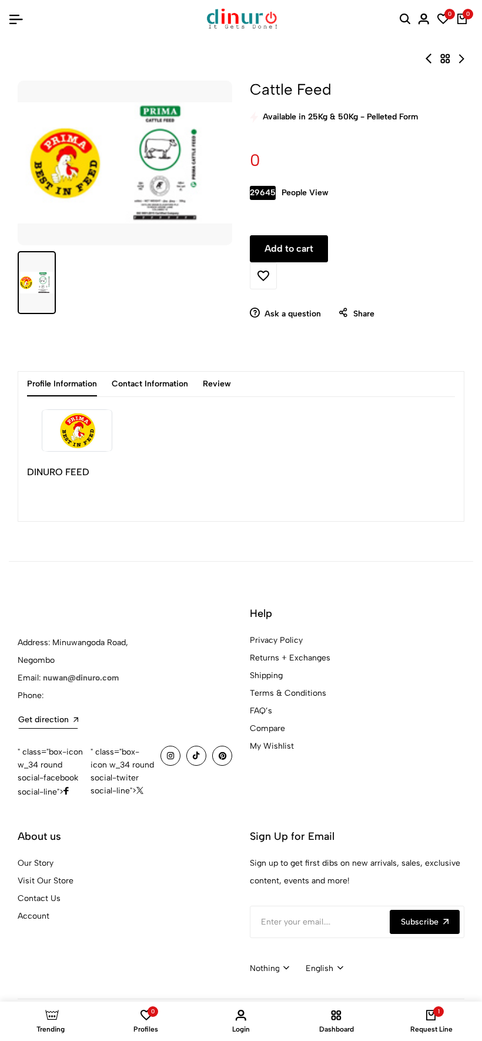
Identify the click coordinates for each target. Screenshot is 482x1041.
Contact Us (39, 898)
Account (33, 916)
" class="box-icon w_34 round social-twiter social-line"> (122, 771)
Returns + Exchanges (290, 658)
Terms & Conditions (288, 693)
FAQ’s (261, 711)
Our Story (35, 863)
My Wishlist (272, 746)
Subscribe (420, 922)
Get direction (43, 720)
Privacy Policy (276, 640)
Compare (267, 728)
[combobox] (269, 968)
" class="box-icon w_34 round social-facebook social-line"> (50, 772)
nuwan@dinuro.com (81, 678)
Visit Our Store (45, 881)
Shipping (266, 675)
